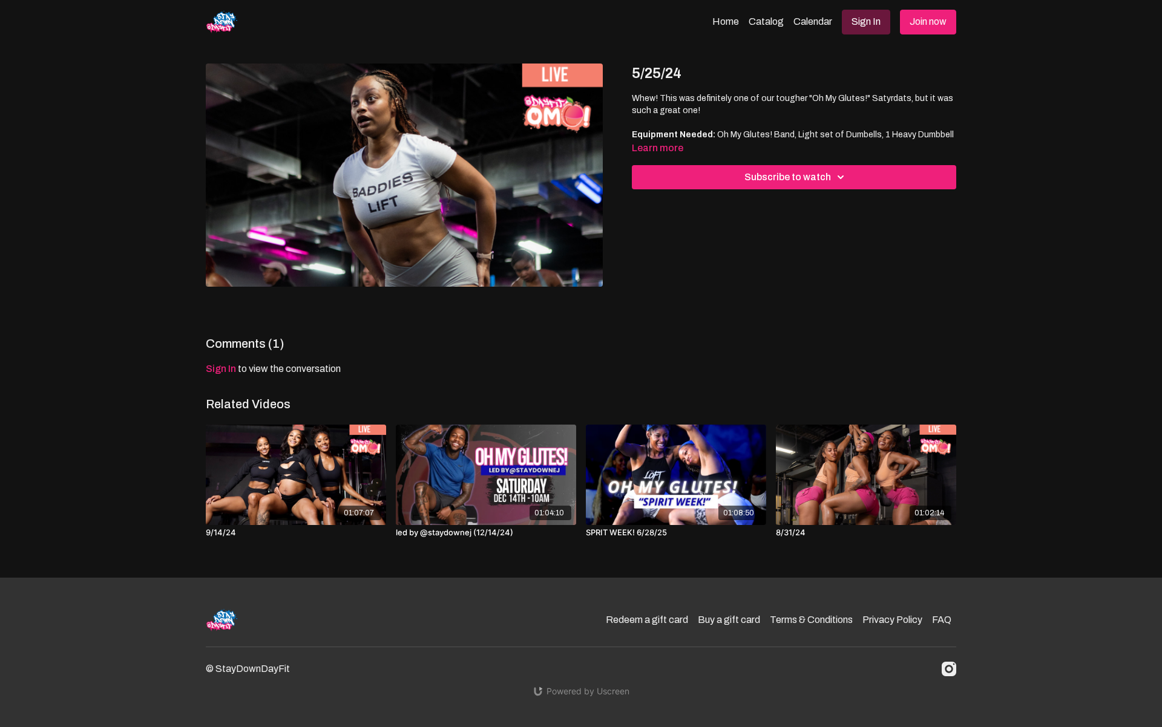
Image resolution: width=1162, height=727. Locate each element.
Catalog (766, 21)
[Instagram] (949, 669)
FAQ (941, 620)
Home (725, 21)
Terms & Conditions (811, 620)
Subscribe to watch (787, 177)
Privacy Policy (892, 620)
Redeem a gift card (647, 620)
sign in (221, 369)
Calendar (812, 21)
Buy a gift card (729, 620)
